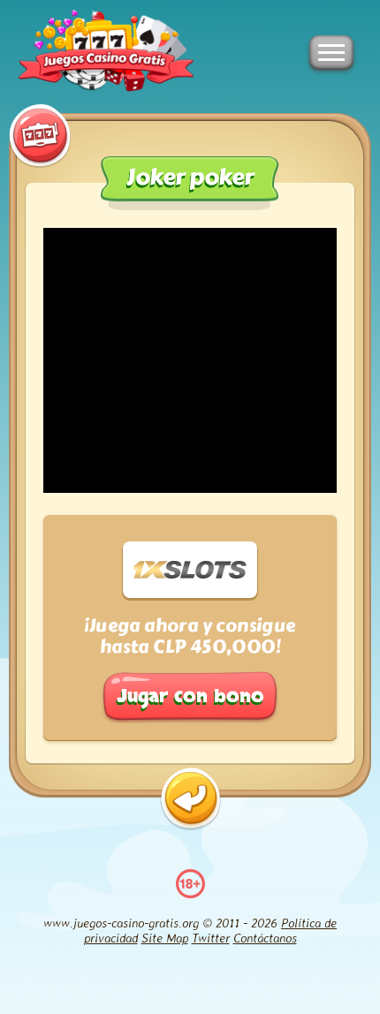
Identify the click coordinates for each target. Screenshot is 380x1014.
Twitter (211, 937)
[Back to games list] (190, 799)
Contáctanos (265, 937)
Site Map (164, 937)
